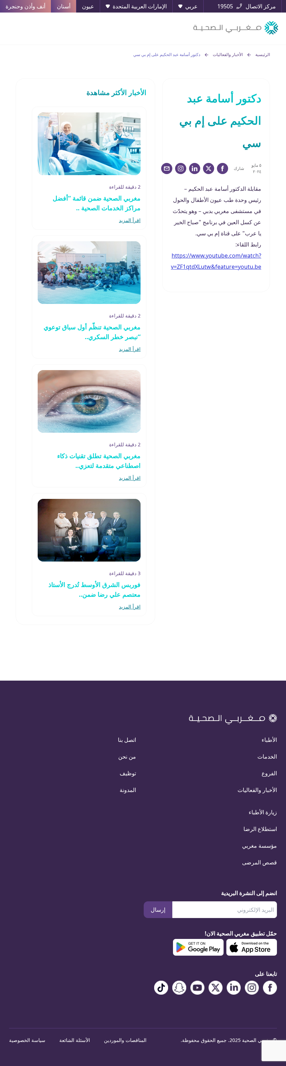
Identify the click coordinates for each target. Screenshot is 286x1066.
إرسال (158, 910)
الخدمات (267, 756)
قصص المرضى (259, 862)
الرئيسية (262, 54)
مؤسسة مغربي (259, 845)
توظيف (128, 773)
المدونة (128, 790)
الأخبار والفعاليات (228, 54)
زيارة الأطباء (263, 812)
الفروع (269, 773)
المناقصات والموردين (125, 1040)
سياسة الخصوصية (27, 1040)
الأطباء (269, 740)
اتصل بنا (127, 740)
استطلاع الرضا (260, 829)
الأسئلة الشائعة (74, 1040)
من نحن (127, 756)
